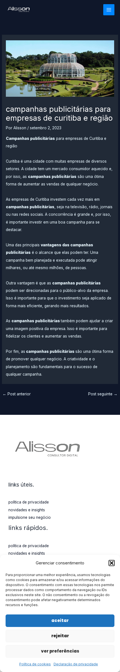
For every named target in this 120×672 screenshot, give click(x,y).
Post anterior (17, 394)
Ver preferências (60, 651)
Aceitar (60, 620)
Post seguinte (102, 394)
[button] (111, 563)
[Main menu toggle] (109, 10)
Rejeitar (60, 636)
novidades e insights (26, 510)
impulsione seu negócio (29, 517)
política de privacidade (28, 502)
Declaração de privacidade (76, 664)
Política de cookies (35, 664)
